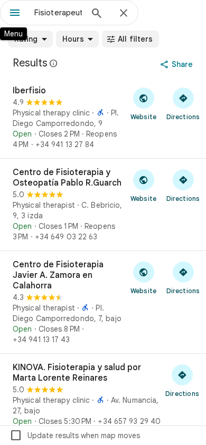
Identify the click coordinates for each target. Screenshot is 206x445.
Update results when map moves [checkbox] (75, 435)
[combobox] (58, 12)
